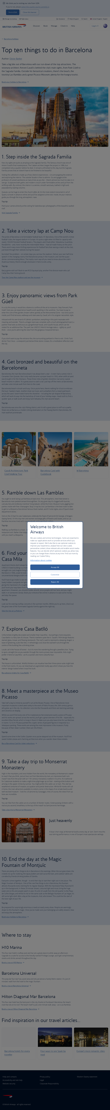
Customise (55, 575)
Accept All (55, 567)
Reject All (55, 582)
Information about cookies (41, 560)
